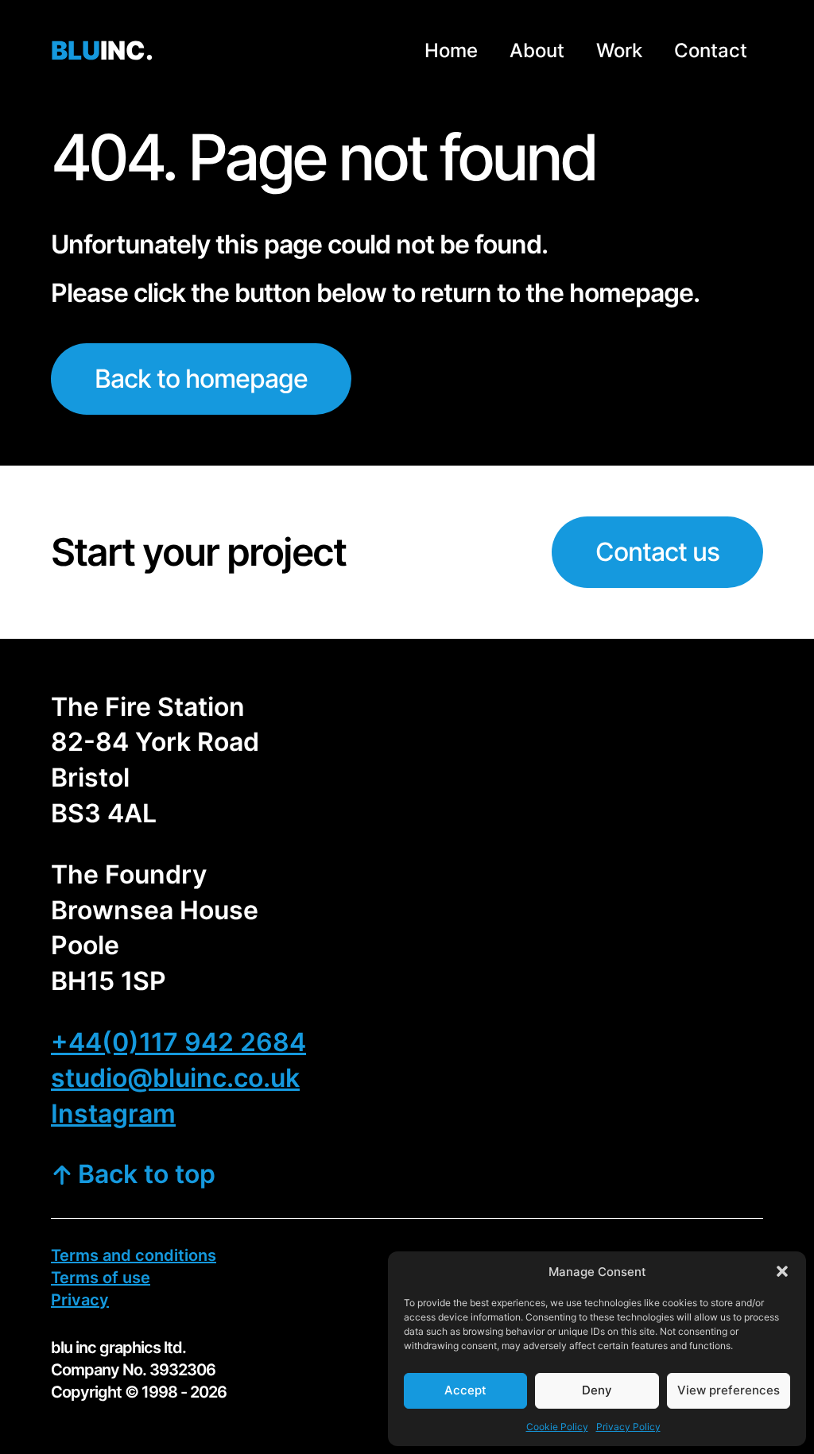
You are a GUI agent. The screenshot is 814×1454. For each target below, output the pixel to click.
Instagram (113, 1113)
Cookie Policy (557, 1427)
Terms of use (100, 1277)
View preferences (728, 1390)
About (537, 50)
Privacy (80, 1299)
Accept (465, 1390)
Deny (597, 1390)
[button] (782, 1271)
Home (451, 50)
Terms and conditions (133, 1255)
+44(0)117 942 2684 (178, 1042)
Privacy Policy (628, 1427)
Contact (710, 50)
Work (619, 50)
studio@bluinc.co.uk (175, 1077)
